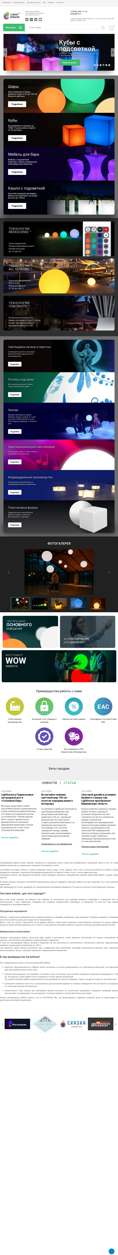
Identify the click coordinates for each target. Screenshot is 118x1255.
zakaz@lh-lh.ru (75, 14)
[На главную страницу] (12, 16)
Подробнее (17, 104)
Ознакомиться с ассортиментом (56, 844)
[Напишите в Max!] (26, 19)
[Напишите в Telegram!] (31, 19)
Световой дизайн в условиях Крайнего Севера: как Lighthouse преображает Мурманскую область (98, 799)
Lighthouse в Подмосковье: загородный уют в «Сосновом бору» (17, 797)
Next (109, 572)
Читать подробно (10, 837)
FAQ (44, 2)
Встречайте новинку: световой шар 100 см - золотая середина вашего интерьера (57, 799)
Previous (8, 572)
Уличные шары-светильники (95, 846)
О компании (6, 2)
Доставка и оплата (34, 2)
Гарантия (51, 2)
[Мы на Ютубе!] (40, 19)
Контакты (60, 2)
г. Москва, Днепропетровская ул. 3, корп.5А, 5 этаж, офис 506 (92, 18)
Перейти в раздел (69, 62)
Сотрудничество (19, 2)
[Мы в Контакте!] (35, 19)
